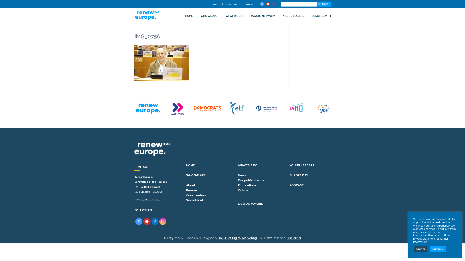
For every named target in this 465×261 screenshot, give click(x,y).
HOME (189, 16)
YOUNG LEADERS (293, 16)
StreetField (231, 4)
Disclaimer (294, 238)
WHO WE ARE (209, 16)
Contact (215, 4)
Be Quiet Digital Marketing (238, 238)
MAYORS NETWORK (263, 16)
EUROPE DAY (319, 16)
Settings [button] (420, 248)
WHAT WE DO (234, 16)
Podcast (250, 4)
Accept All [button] (437, 248)
